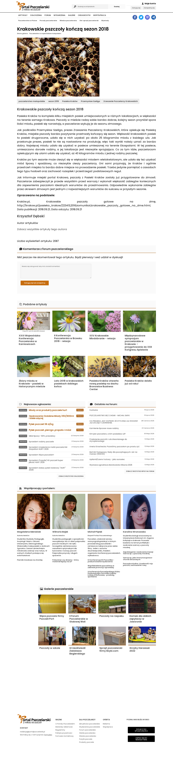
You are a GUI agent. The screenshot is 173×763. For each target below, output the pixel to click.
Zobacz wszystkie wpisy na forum (140, 471)
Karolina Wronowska (134, 531)
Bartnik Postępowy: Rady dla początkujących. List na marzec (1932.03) (121, 453)
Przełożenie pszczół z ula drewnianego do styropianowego (121, 440)
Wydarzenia (59, 15)
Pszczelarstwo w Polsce (27, 20)
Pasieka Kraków (69, 101)
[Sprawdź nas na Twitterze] (141, 17)
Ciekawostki (84, 15)
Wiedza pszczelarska (68, 20)
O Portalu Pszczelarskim (65, 724)
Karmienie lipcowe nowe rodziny (121, 428)
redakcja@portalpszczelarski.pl (32, 732)
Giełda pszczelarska (87, 733)
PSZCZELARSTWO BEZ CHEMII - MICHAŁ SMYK (121, 415)
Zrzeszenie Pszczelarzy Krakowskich (120, 101)
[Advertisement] (26, 621)
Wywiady (105, 20)
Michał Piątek (95, 531)
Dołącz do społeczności (141, 730)
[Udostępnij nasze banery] (153, 17)
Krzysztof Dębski (30, 216)
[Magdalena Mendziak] (33, 511)
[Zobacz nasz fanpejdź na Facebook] (135, 17)
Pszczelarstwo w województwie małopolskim (45, 33)
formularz (48, 735)
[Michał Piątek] (104, 511)
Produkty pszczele (86, 742)
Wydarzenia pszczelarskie (89, 727)
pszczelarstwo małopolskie (32, 101)
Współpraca (99, 15)
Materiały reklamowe (64, 727)
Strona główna (22, 33)
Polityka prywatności (63, 733)
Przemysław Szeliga (90, 101)
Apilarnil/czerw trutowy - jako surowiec (121, 459)
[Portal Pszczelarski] (43, 5)
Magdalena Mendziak (29, 531)
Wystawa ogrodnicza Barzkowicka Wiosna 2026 (121, 465)
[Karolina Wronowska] (139, 511)
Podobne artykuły (34, 304)
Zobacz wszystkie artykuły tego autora (42, 229)
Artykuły (22, 15)
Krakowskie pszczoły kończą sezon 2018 (50, 109)
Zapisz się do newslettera (141, 739)
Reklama (106, 724)
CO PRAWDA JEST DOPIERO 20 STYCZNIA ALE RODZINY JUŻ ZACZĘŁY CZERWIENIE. (121, 422)
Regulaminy (60, 730)
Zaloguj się (136, 8)
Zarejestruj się (149, 8)
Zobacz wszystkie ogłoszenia (71, 476)
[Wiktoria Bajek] (68, 511)
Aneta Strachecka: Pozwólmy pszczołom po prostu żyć (121, 446)
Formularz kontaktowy (64, 736)
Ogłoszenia (36, 15)
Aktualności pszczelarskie (89, 724)
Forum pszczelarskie (87, 730)
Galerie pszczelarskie (58, 589)
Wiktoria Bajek (60, 531)
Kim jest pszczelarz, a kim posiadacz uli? (121, 434)
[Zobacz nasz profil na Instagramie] (147, 17)
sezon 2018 (53, 101)
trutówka (121, 410)
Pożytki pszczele (85, 739)
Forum (47, 15)
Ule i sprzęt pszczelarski (89, 20)
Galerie (71, 15)
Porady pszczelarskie (48, 20)
